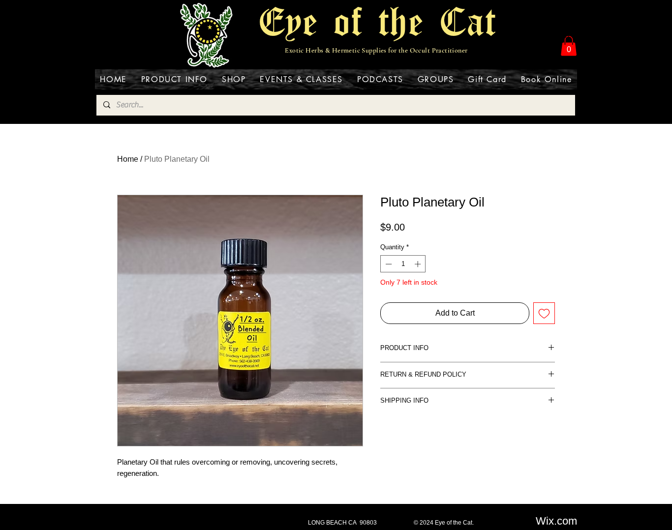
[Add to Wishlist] (544, 313)
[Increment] (419, 264)
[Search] (566, 35)
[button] (568, 46)
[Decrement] (388, 264)
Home (127, 159)
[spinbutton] (403, 264)
